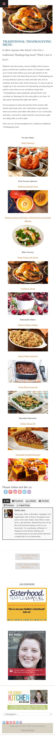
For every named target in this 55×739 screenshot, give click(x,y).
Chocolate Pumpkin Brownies (28, 455)
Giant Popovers (27, 143)
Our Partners (27, 584)
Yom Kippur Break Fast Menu (27, 556)
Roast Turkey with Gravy (28, 257)
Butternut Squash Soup (28, 186)
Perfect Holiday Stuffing (28, 325)
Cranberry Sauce (28, 289)
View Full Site (27, 730)
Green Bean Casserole (28, 387)
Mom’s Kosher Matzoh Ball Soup (27, 566)
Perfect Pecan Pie (28, 424)
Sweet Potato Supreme (28, 356)
